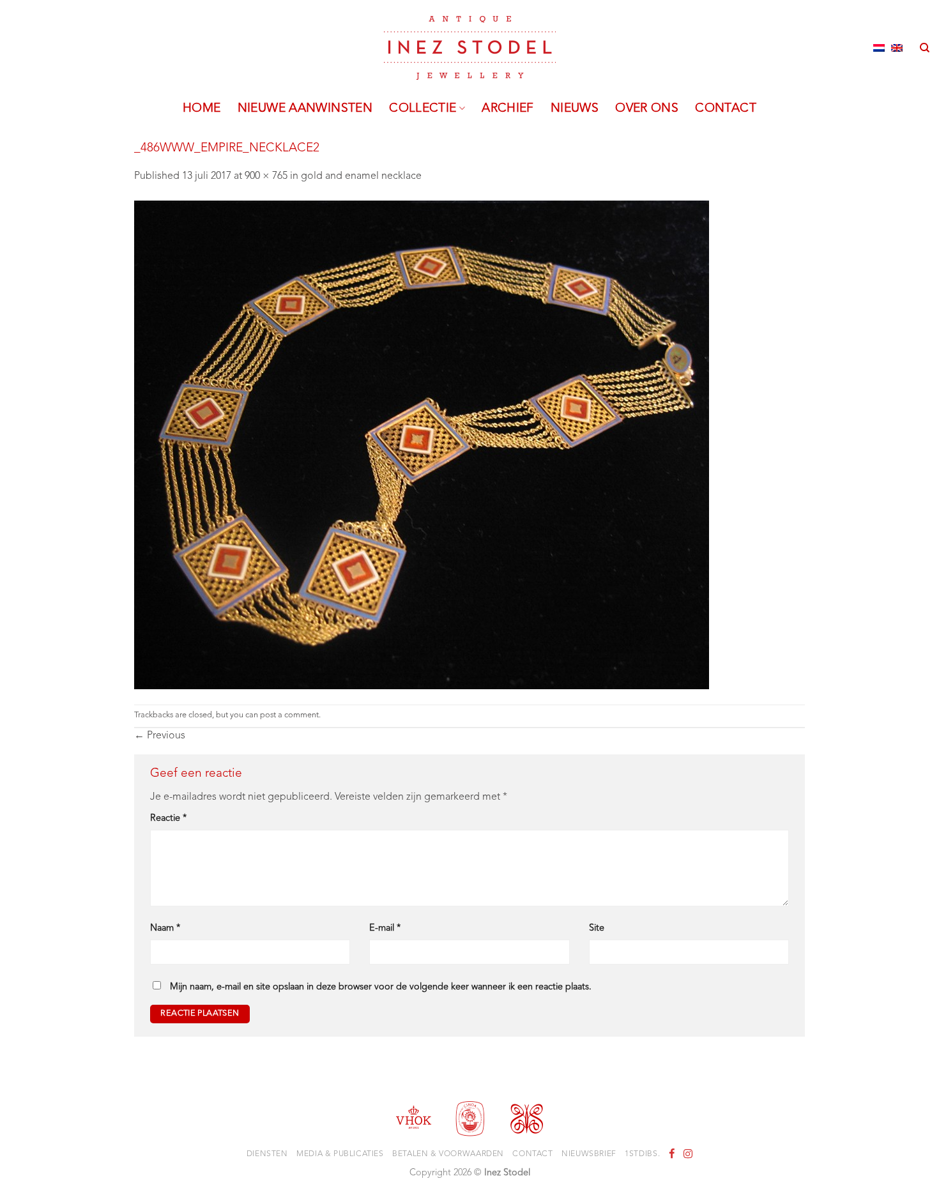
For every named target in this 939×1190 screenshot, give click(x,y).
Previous (159, 736)
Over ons (646, 108)
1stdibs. (642, 1154)
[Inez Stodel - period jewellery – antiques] (470, 48)
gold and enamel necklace (361, 176)
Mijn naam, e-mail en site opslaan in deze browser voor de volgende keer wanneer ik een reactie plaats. (381, 987)
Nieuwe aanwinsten (305, 108)
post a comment (289, 715)
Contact (725, 108)
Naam (165, 928)
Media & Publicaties (340, 1154)
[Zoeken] (924, 48)
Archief (508, 108)
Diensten (267, 1154)
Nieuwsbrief (588, 1154)
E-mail (385, 928)
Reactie (168, 818)
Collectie (422, 108)
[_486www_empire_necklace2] (421, 444)
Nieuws (575, 108)
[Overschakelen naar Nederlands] (879, 48)
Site (596, 928)
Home (202, 108)
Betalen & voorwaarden (448, 1154)
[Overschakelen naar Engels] (897, 48)
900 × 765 (266, 176)
